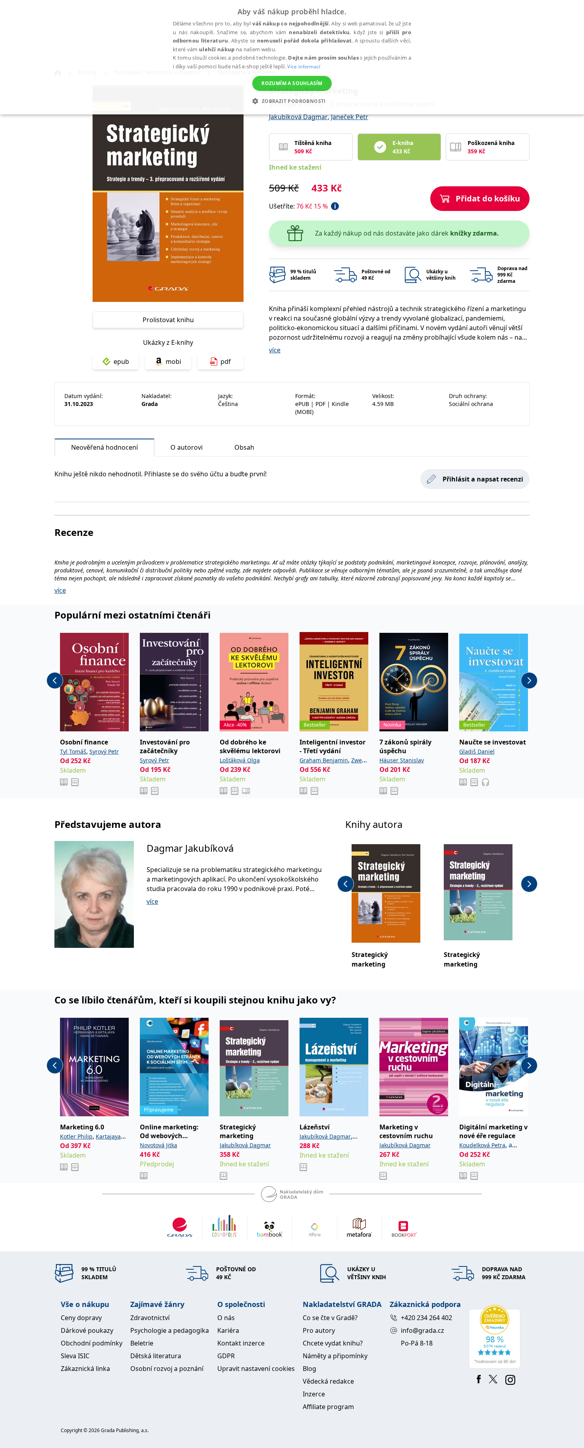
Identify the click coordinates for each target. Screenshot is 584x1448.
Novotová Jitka (158, 1145)
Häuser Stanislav (401, 760)
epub (121, 361)
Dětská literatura (155, 1355)
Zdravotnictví (150, 1317)
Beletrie (141, 1343)
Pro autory (319, 1330)
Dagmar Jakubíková (190, 847)
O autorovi (186, 447)
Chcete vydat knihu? (333, 1343)
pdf (225, 361)
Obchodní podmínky (91, 1343)
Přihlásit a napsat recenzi (483, 479)
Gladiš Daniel (477, 751)
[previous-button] (54, 680)
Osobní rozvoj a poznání (166, 1368)
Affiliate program (328, 1406)
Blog (309, 1368)
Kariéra (228, 1330)
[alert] (292, 57)
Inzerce (314, 1394)
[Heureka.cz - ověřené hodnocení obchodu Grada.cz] (496, 1337)
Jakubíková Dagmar (298, 116)
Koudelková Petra (482, 1145)
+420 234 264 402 (426, 1317)
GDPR (226, 1355)
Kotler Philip (76, 1136)
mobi (173, 361)
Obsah (244, 447)
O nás (226, 1317)
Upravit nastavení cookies (256, 1368)
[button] (291, 101)
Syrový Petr (104, 751)
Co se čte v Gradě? (330, 1317)
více (274, 350)
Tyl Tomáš (73, 751)
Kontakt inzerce (241, 1343)
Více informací (303, 66)
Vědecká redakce (328, 1381)
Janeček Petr (349, 116)
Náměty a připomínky (335, 1355)
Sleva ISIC (75, 1355)
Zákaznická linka (85, 1368)
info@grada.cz (422, 1330)
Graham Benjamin (324, 760)
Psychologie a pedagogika (169, 1330)
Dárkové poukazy (87, 1330)
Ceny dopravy (81, 1317)
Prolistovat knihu (168, 319)
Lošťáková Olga (240, 760)
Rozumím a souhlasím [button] (292, 83)
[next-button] (529, 680)
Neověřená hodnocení (104, 447)
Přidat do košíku (488, 198)
